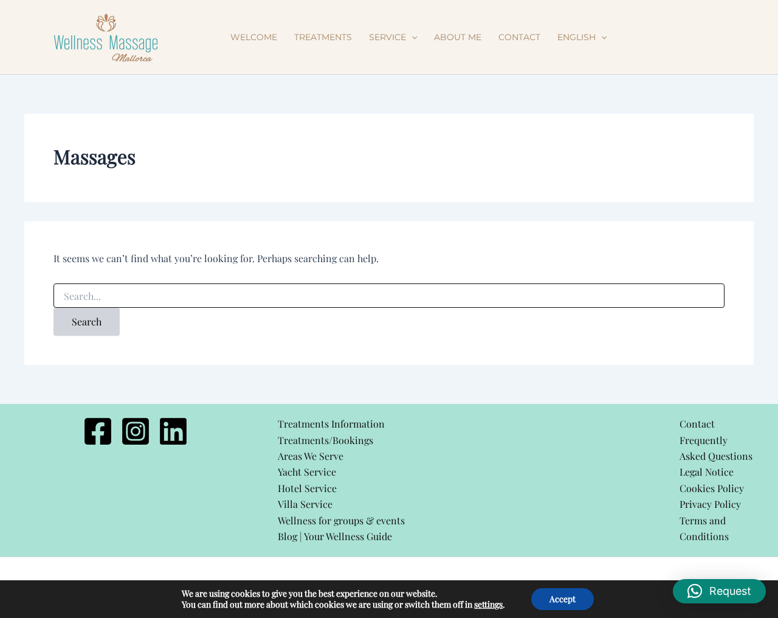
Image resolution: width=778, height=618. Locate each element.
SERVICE (387, 37)
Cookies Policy (712, 488)
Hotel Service (307, 488)
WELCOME (253, 37)
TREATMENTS (323, 37)
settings (488, 604)
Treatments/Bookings (325, 440)
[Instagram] (135, 431)
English (576, 37)
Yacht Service (307, 471)
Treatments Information (331, 423)
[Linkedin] (173, 431)
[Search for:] (389, 296)
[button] (411, 37)
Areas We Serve (310, 456)
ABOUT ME (457, 37)
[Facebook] (98, 431)
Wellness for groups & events (341, 520)
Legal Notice (707, 471)
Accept (562, 599)
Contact (697, 423)
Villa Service (305, 504)
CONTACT (519, 37)
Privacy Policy (710, 504)
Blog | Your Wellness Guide (335, 536)
